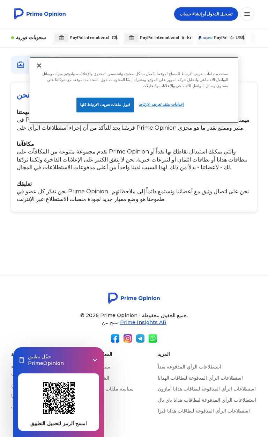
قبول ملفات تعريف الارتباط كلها (105, 104)
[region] (134, 90)
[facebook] (115, 338)
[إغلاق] (39, 65)
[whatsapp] (153, 338)
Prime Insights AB (143, 322)
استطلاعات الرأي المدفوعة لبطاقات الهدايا (200, 378)
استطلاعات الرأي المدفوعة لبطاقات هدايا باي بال (207, 400)
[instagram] (128, 338)
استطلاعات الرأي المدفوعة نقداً (189, 367)
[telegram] (140, 338)
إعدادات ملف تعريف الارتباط (161, 104)
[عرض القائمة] (247, 14)
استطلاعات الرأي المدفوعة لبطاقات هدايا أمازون (207, 389)
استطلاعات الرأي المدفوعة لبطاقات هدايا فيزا (204, 411)
